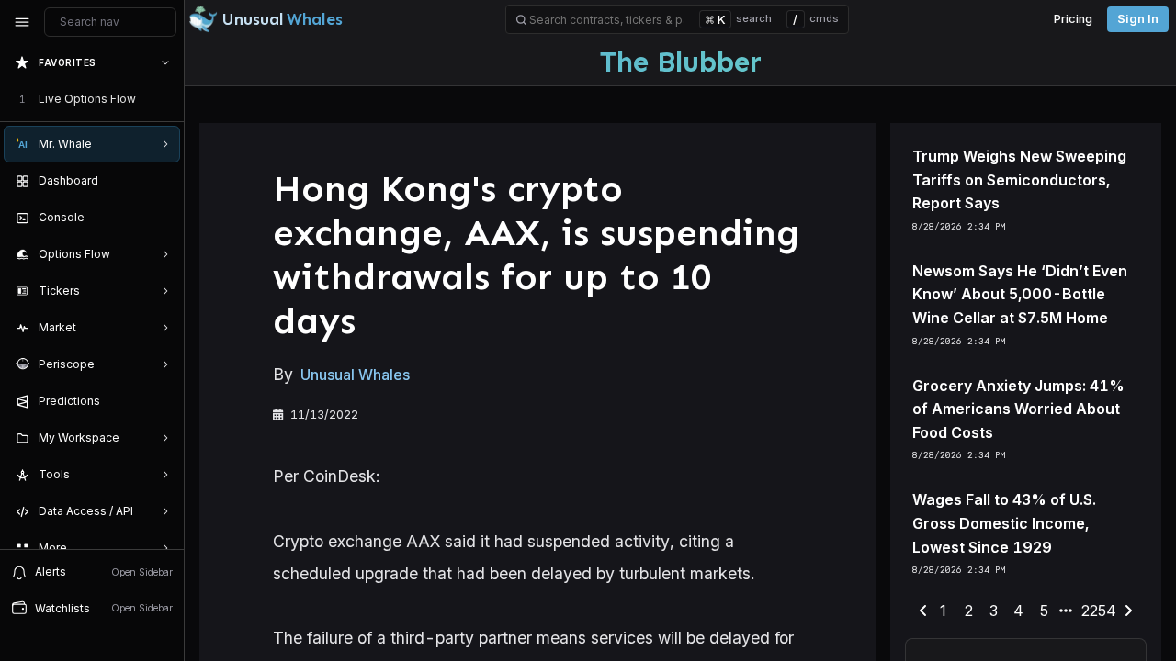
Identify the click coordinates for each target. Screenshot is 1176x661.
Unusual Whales (355, 374)
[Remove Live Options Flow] (167, 99)
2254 (1098, 610)
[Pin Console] (162, 217)
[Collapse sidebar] (22, 22)
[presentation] (92, 296)
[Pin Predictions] (162, 401)
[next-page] (1128, 611)
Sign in (1138, 19)
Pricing (1073, 19)
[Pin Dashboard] (162, 180)
